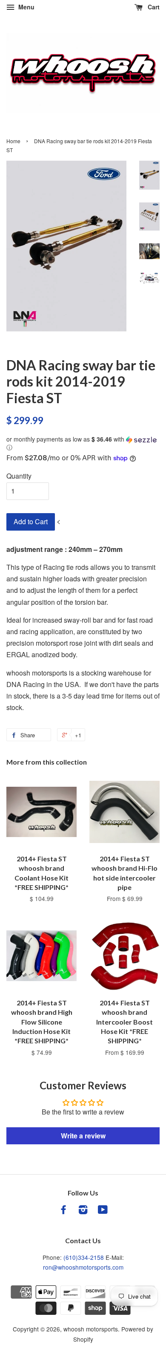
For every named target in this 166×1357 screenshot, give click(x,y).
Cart (153, 7)
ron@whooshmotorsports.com (83, 1267)
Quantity (18, 476)
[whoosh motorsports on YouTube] (103, 1211)
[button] (83, 443)
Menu (25, 7)
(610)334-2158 (83, 1257)
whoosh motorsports (90, 1329)
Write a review (83, 1135)
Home (13, 140)
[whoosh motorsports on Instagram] (83, 1211)
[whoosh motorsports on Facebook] (63, 1211)
